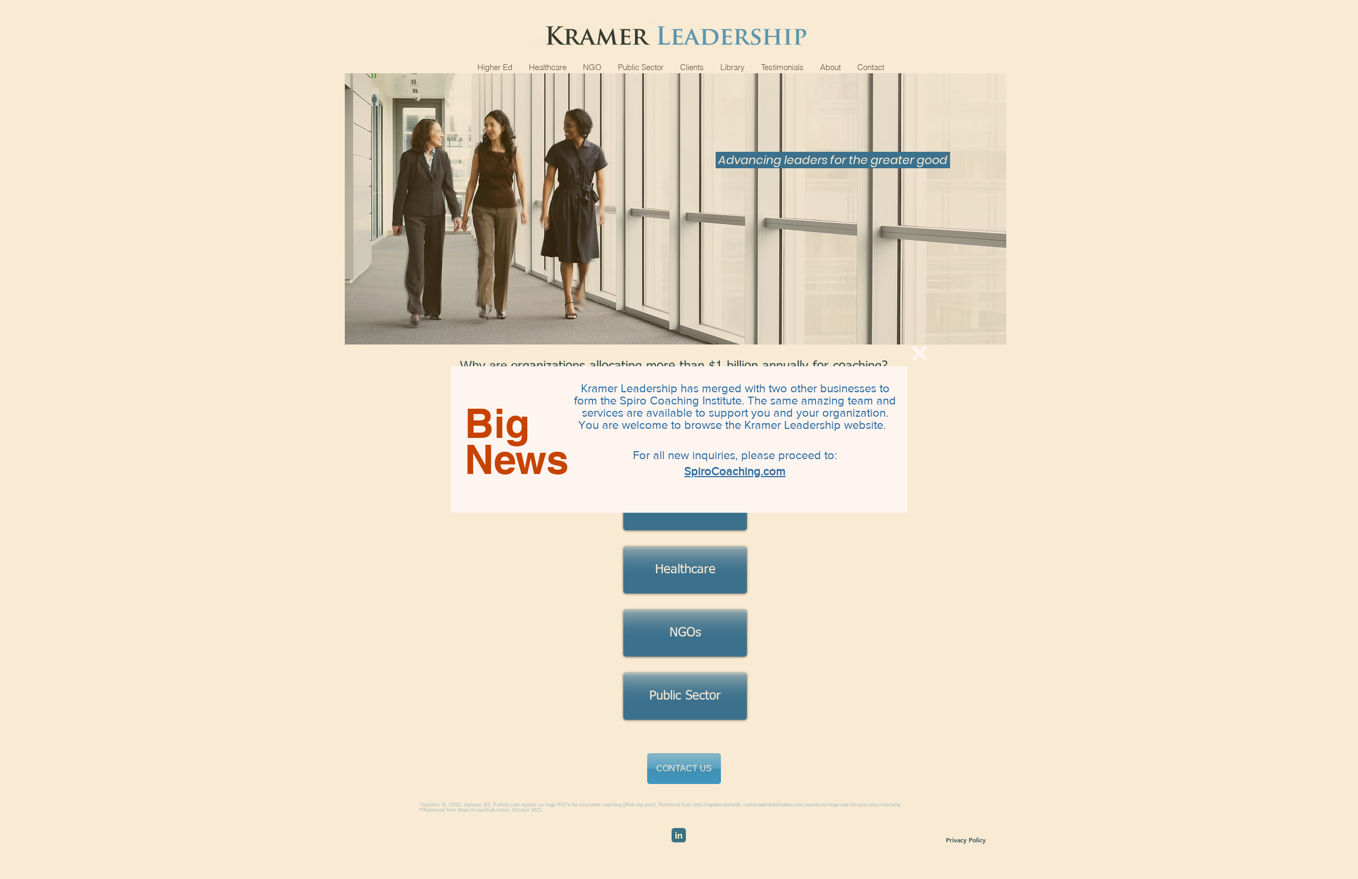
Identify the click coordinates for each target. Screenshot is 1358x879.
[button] (919, 353)
